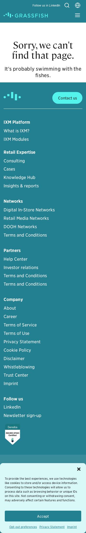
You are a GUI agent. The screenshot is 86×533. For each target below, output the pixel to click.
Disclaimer (14, 358)
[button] (78, 469)
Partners (12, 250)
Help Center (15, 258)
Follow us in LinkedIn (46, 5)
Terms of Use (16, 333)
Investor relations (21, 267)
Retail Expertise (19, 152)
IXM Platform (17, 122)
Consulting (14, 160)
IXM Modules (16, 138)
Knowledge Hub (19, 177)
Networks (13, 201)
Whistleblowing (19, 366)
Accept (43, 516)
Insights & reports (21, 185)
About (10, 307)
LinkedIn (12, 406)
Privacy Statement (52, 526)
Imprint (72, 526)
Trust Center (16, 374)
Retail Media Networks (26, 218)
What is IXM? (16, 130)
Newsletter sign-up (22, 415)
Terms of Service (20, 324)
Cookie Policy (17, 349)
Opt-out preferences (23, 526)
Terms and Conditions (25, 234)
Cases (9, 168)
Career (10, 316)
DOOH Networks (20, 226)
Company (13, 299)
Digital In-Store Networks (29, 209)
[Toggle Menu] (77, 15)
